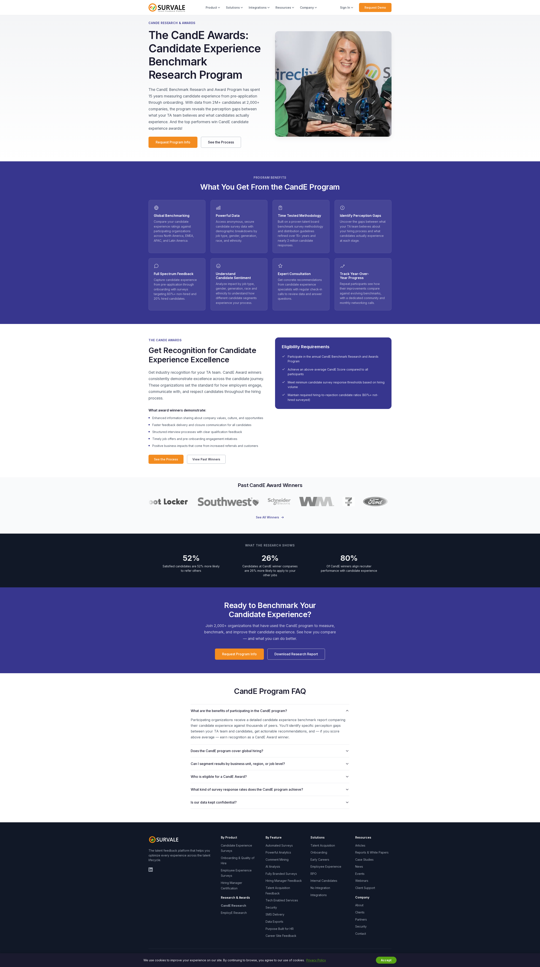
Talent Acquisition (322, 845)
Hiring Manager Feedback (284, 880)
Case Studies (364, 859)
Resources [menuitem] (283, 7)
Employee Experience (325, 866)
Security (271, 907)
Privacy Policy (316, 960)
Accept (386, 960)
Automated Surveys (279, 845)
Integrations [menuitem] (258, 7)
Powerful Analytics (278, 852)
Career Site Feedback (281, 935)
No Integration (320, 888)
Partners (361, 919)
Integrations (318, 895)
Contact (360, 933)
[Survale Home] (166, 7)
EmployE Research (234, 912)
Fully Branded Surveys (281, 873)
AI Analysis (273, 866)
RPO (313, 873)
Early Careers (319, 859)
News (359, 866)
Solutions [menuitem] (233, 7)
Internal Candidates (323, 880)
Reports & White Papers (372, 852)
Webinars (361, 880)
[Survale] (164, 839)
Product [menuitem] (211, 7)
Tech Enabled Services (282, 900)
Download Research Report (296, 654)
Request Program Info (173, 142)
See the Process (221, 142)
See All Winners (267, 517)
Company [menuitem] (307, 7)
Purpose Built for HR (280, 929)
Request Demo (375, 7)
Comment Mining (277, 859)
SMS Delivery (275, 914)
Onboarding (318, 852)
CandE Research (233, 905)
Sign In (345, 7)
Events (359, 873)
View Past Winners (206, 459)
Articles (360, 845)
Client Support (365, 888)
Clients (359, 912)
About (359, 905)
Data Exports (274, 921)
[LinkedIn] (150, 869)
